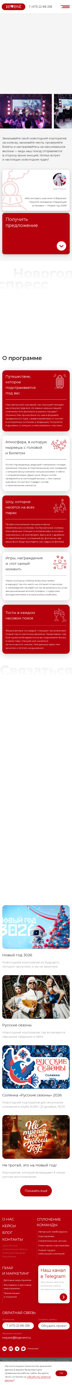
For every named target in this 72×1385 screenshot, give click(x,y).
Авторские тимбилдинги (52, 1231)
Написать (32, 1348)
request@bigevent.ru (16, 855)
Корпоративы (46, 1236)
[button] (65, 6)
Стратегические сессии (52, 1241)
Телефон (8, 732)
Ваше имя (9, 719)
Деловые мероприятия (17, 1280)
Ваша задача (11, 757)
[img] (4, 1348)
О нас (8, 1219)
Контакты (12, 1239)
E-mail (6, 744)
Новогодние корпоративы (53, 1245)
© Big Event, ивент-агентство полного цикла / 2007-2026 (35, 1360)
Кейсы (9, 1226)
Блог (7, 1232)
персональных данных (25, 792)
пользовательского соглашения (45, 798)
